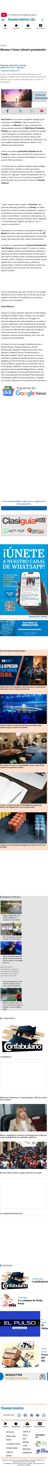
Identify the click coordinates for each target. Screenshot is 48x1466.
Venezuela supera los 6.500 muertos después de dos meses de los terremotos (12, 984)
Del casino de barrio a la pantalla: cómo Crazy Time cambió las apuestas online (22, 766)
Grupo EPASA (9, 1454)
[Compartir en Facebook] (7, 111)
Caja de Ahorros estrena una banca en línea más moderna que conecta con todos (20, 726)
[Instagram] (44, 1415)
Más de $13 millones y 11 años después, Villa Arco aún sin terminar (23, 1098)
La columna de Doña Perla (11, 1213)
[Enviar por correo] (41, 111)
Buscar (10, 1432)
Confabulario (6, 1057)
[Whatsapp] (19, 1415)
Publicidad (12, 1448)
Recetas (26, 1449)
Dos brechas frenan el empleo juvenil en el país (21, 1173)
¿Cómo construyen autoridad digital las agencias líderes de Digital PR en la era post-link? (21, 806)
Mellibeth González (7, 68)
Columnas (6, 1265)
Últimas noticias (10, 897)
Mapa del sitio (11, 1438)
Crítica (26, 1431)
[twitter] (31, 1415)
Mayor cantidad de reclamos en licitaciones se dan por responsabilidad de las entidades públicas (23, 1136)
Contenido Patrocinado (13, 651)
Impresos (26, 1452)
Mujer (26, 1442)
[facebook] (25, 1415)
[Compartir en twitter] (20, 111)
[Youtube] (38, 1415)
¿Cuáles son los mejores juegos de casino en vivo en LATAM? (22, 846)
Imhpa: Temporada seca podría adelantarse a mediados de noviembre (11, 918)
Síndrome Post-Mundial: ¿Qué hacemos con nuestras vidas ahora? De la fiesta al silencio (23, 688)
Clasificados (12, 1444)
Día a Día (25, 1437)
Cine (25, 1445)
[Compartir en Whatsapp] (31, 111)
